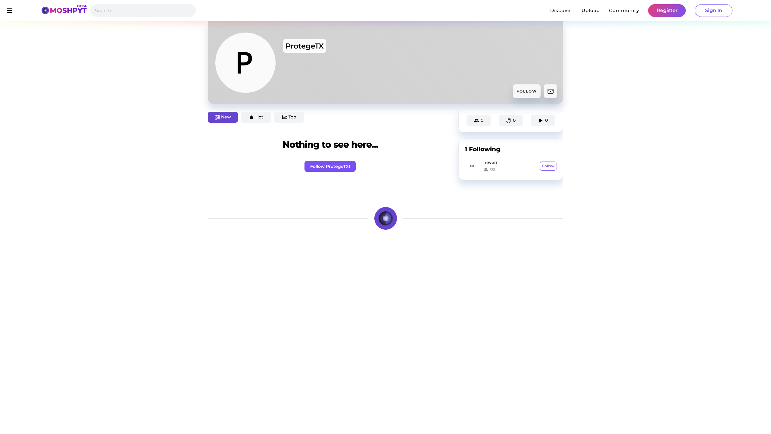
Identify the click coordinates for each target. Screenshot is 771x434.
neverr (490, 162)
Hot (259, 117)
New (226, 117)
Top (292, 117)
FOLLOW (527, 91)
